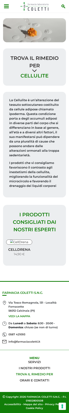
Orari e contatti (34, 380)
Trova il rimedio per (34, 374)
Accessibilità (12, 404)
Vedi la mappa (19, 316)
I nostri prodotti (34, 368)
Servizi (34, 362)
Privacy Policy (54, 404)
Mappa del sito (33, 404)
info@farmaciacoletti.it (24, 341)
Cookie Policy (34, 408)
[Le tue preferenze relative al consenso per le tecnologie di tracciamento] (62, 406)
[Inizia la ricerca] (63, 6)
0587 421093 (16, 334)
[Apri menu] (6, 6)
